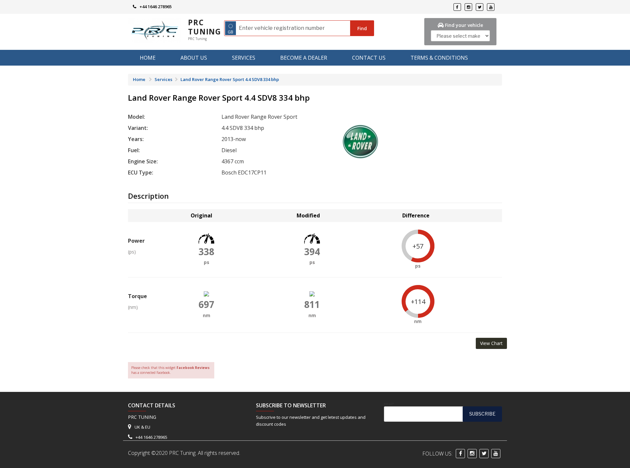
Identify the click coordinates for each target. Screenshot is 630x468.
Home (148, 57)
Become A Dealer (303, 57)
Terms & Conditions (439, 57)
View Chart (491, 343)
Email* (389, 404)
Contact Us (369, 57)
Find (362, 28)
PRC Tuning (204, 27)
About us (193, 57)
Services (243, 57)
